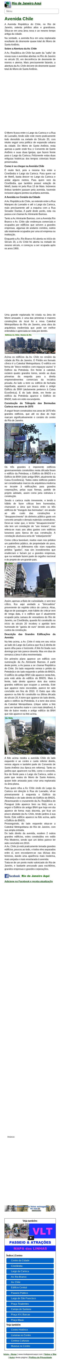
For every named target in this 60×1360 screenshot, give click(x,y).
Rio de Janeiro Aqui (26, 3)
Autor (12, 1357)
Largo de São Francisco (23, 1298)
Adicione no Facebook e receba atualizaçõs (29, 881)
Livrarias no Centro (21, 1335)
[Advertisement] (30, 101)
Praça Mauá (17, 1320)
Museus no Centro (20, 1346)
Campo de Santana (21, 1309)
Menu (9, 11)
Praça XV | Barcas (20, 1314)
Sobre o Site (50, 1354)
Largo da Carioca (20, 1271)
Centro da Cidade (20, 1260)
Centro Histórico (19, 1329)
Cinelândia (16, 1266)
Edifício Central (19, 1287)
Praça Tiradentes (20, 1304)
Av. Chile (15, 1282)
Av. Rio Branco (19, 1277)
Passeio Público (19, 1293)
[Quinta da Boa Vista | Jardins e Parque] (30, 1250)
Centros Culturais (20, 1340)
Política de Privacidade (40, 1357)
